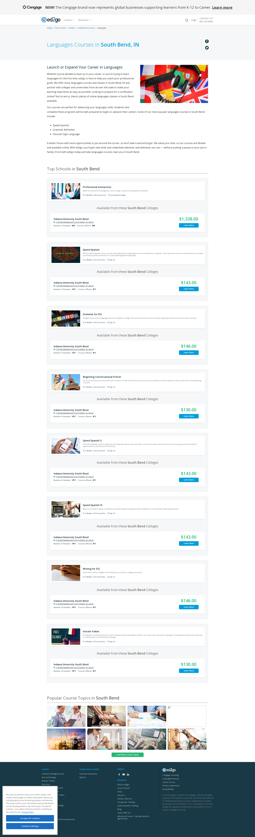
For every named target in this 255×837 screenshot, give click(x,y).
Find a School (60, 28)
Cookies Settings (30, 826)
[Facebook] (119, 774)
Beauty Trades (48, 781)
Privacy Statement (170, 785)
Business (46, 784)
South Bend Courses (86, 28)
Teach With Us (123, 813)
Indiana (72, 28)
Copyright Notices (170, 778)
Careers (121, 795)
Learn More (189, 225)
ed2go (49, 28)
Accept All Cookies (30, 818)
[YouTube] (123, 774)
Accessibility (168, 789)
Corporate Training (126, 802)
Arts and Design (49, 777)
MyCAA (83, 777)
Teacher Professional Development (58, 819)
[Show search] (186, 20)
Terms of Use (168, 782)
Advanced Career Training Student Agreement (133, 817)
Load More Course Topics (127, 754)
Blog (119, 809)
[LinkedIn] (128, 774)
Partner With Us (124, 799)
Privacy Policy (28, 812)
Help (119, 791)
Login (193, 20)
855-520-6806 (206, 21)
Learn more (222, 7)
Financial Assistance (88, 774)
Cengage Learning (170, 775)
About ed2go (123, 784)
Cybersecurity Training (127, 805)
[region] (30, 810)
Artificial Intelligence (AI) (53, 774)
